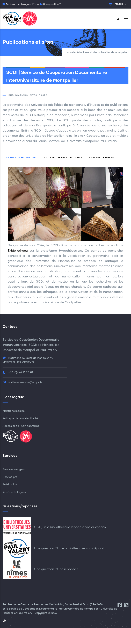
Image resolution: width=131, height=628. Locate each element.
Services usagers (14, 469)
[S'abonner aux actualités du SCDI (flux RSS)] (126, 606)
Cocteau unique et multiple (62, 157)
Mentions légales (14, 410)
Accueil (70, 52)
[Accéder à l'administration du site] (4, 620)
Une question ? (52, 4)
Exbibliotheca (18, 250)
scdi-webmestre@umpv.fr (25, 382)
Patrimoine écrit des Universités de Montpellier (101, 52)
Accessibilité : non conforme (21, 426)
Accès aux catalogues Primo (22, 4)
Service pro (10, 477)
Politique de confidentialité (20, 418)
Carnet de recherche (21, 157)
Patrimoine (10, 484)
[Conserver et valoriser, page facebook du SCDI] (121, 606)
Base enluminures (101, 157)
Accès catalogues (14, 492)
